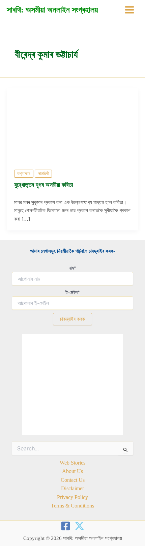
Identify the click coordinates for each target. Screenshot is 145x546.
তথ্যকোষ (23, 173)
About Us (72, 471)
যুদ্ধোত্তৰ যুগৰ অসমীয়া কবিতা (43, 184)
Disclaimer (72, 488)
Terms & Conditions (72, 505)
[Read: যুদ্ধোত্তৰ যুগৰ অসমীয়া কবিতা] (72, 124)
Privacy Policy (72, 497)
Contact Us (73, 480)
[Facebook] (65, 526)
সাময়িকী (43, 173)
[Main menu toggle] (129, 10)
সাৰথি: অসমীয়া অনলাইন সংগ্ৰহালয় (52, 9)
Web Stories (72, 463)
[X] (79, 526)
